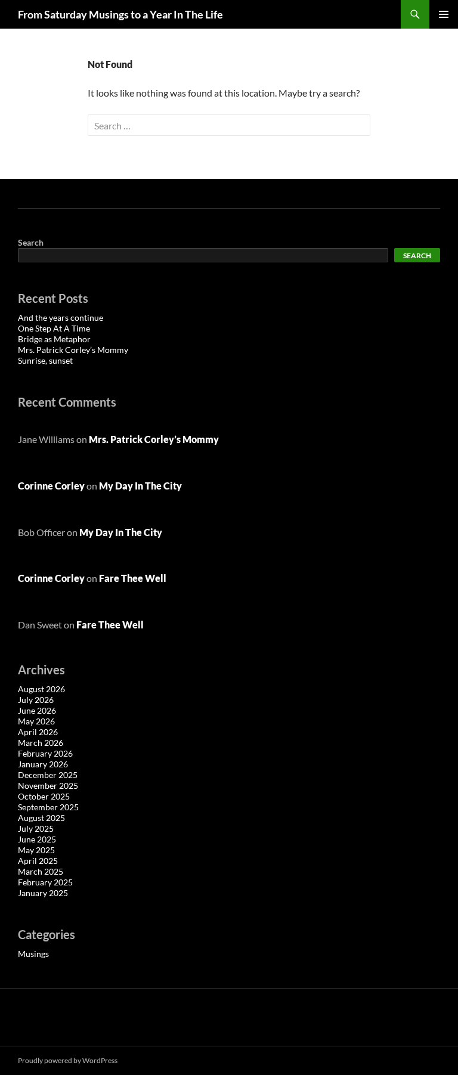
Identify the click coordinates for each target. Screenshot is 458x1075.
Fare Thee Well (132, 578)
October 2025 (44, 796)
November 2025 (48, 785)
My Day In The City (140, 485)
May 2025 (36, 850)
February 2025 (45, 882)
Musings (33, 954)
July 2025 (36, 828)
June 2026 (37, 710)
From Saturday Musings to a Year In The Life (120, 14)
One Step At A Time (54, 328)
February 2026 (45, 753)
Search (31, 242)
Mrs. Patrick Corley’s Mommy (73, 350)
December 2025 (48, 775)
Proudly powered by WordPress (67, 1060)
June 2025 (37, 839)
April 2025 (38, 861)
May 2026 (36, 721)
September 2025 (48, 807)
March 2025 (40, 871)
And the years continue (60, 317)
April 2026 (38, 732)
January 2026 (43, 764)
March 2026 (40, 743)
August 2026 (41, 689)
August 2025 (41, 818)
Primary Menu (443, 14)
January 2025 (43, 893)
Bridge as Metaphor (54, 339)
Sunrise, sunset (45, 360)
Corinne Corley (51, 485)
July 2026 (36, 700)
